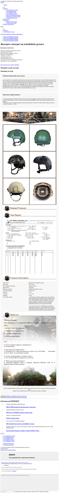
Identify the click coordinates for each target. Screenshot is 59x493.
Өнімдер (5, 8)
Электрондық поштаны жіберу (8, 450)
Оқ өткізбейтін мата (11, 11)
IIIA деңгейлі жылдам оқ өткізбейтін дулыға (20, 424)
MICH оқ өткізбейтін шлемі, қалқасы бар (16, 396)
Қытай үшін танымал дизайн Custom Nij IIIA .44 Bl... (23, 430)
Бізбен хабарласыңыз (8, 24)
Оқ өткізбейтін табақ (11, 12)
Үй (4, 7)
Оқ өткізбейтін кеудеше (12, 10)
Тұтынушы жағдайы (11, 23)
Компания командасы (11, 21)
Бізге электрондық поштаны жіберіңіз (10, 64)
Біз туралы (6, 20)
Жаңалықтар (6, 19)
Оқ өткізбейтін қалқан (11, 17)
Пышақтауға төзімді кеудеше (13, 16)
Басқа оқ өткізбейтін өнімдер (13, 15)
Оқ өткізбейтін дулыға (11, 14)
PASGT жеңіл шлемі (12, 418)
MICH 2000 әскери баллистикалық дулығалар (15, 397)
